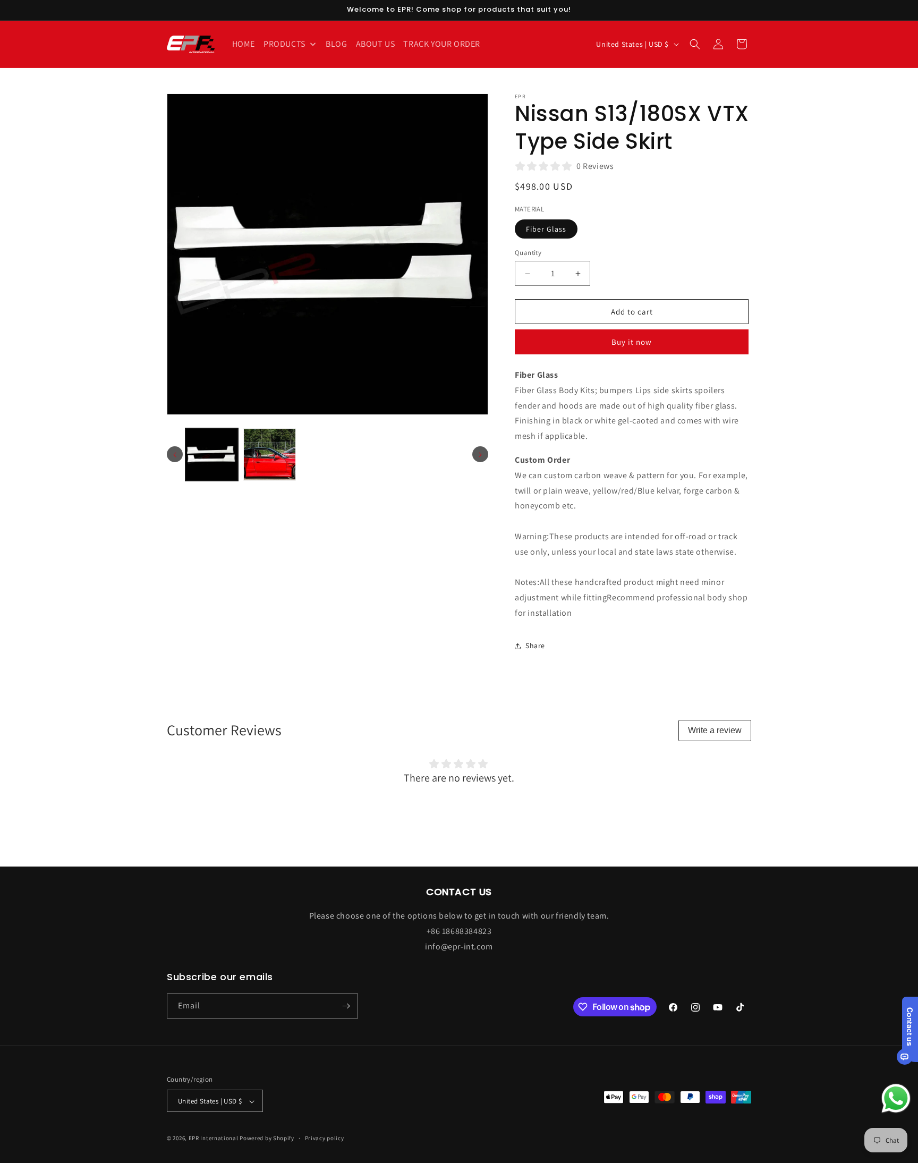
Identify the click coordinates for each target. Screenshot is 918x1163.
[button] (695, 44)
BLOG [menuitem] (336, 43)
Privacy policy (324, 1138)
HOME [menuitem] (243, 43)
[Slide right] (480, 455)
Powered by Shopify (267, 1138)
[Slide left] (175, 455)
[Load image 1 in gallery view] (211, 454)
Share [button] (535, 645)
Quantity (528, 252)
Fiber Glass (546, 229)
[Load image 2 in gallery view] (269, 454)
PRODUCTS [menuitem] (284, 43)
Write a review (715, 730)
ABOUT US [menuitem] (375, 43)
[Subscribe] (346, 1006)
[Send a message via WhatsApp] (896, 1098)
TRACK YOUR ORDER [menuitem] (441, 43)
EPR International (214, 1138)
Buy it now (631, 342)
